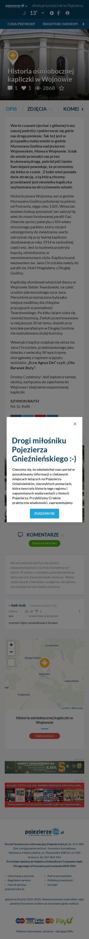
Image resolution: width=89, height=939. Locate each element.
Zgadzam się (44, 513)
